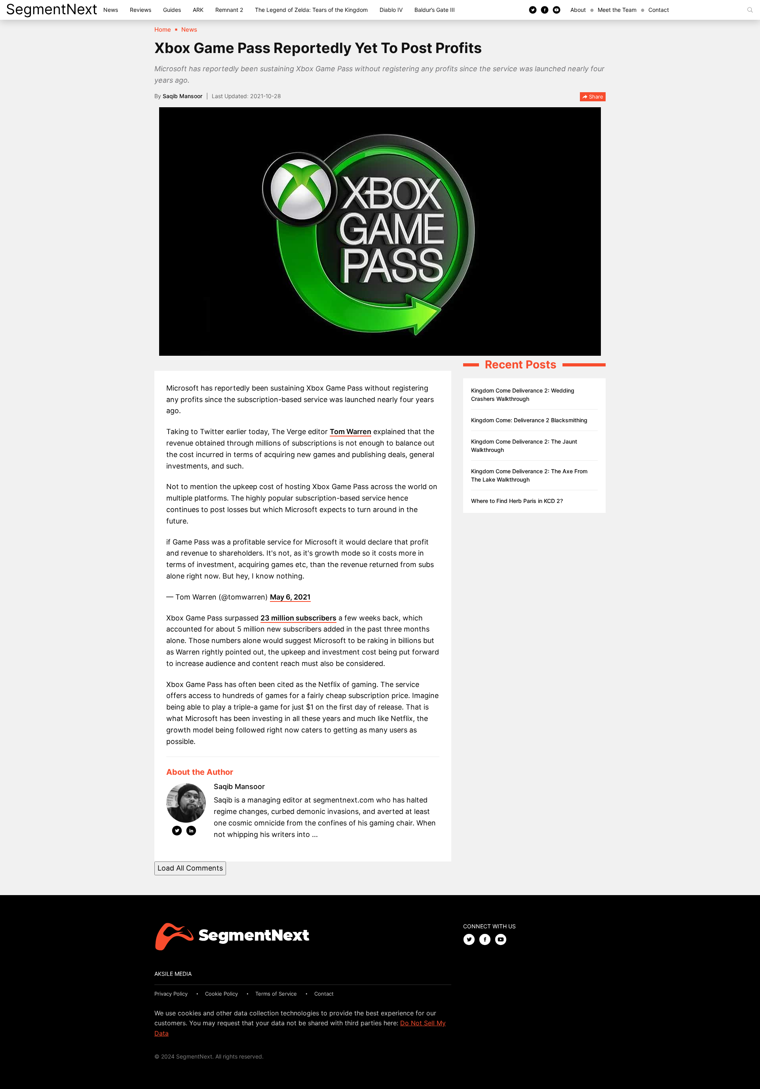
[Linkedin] (191, 832)
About (578, 9)
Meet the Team (617, 9)
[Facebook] (545, 9)
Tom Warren (350, 431)
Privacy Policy (171, 993)
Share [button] (595, 96)
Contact (658, 9)
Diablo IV (391, 9)
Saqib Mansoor (182, 96)
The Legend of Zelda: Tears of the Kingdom (311, 9)
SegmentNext (51, 9)
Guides (172, 9)
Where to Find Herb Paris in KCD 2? (517, 500)
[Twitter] (533, 9)
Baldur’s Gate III (434, 9)
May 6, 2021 (290, 597)
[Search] (750, 10)
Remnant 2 (229, 9)
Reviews (140, 9)
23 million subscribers (298, 618)
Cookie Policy (221, 993)
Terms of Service (276, 993)
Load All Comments (190, 868)
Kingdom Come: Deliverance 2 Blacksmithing (529, 420)
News (110, 9)
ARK (198, 9)
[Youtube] (556, 9)
